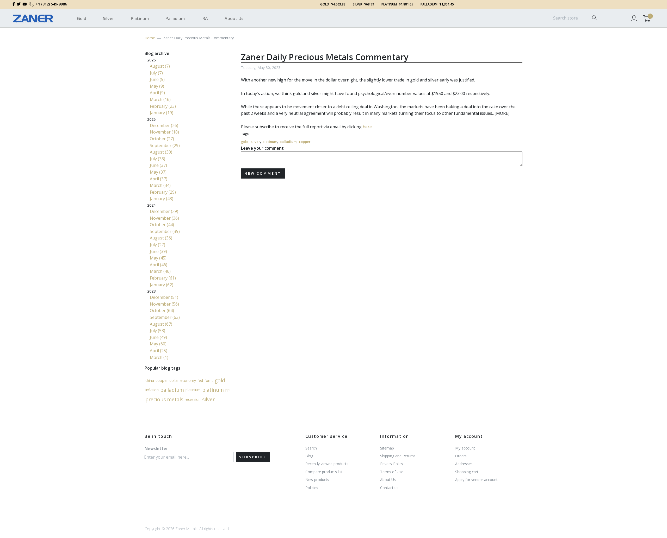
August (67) (161, 324)
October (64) (162, 310)
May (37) (158, 172)
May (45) (158, 258)
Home (150, 37)
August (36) (161, 238)
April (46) (158, 265)
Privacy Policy (391, 463)
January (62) (161, 285)
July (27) (157, 245)
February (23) (163, 106)
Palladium (175, 18)
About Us (234, 18)
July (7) (156, 73)
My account (465, 448)
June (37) (158, 165)
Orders (461, 455)
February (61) (163, 278)
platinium (193, 389)
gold (245, 141)
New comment (262, 173)
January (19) (161, 113)
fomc (209, 380)
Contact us (389, 487)
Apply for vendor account (476, 479)
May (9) (157, 86)
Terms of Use (391, 471)
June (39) (158, 251)
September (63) (165, 317)
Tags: (245, 134)
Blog (309, 455)
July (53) (157, 330)
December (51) (164, 297)
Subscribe (252, 457)
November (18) (164, 132)
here (367, 127)
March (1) (159, 357)
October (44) (162, 224)
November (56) (164, 304)
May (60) (158, 344)
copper (305, 141)
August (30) (161, 152)
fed (200, 380)
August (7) (160, 66)
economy (188, 380)
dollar (174, 380)
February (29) (163, 192)
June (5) (157, 79)
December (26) (164, 125)
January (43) (161, 198)
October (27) (162, 139)
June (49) (158, 337)
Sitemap (387, 448)
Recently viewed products (326, 463)
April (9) (157, 93)
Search (311, 448)
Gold (81, 18)
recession (193, 399)
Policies (311, 487)
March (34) (160, 185)
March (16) (160, 99)
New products (317, 479)
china (149, 380)
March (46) (160, 271)
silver (255, 141)
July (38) (157, 159)
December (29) (164, 211)
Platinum (140, 18)
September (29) (165, 145)
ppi (227, 389)
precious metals (164, 399)
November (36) (164, 218)
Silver (108, 18)
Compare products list (324, 471)
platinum (269, 141)
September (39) (165, 231)
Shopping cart (466, 471)
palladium (288, 141)
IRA (204, 18)
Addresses (464, 463)
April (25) (158, 350)
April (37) (158, 179)
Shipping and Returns (398, 455)
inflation (152, 389)
